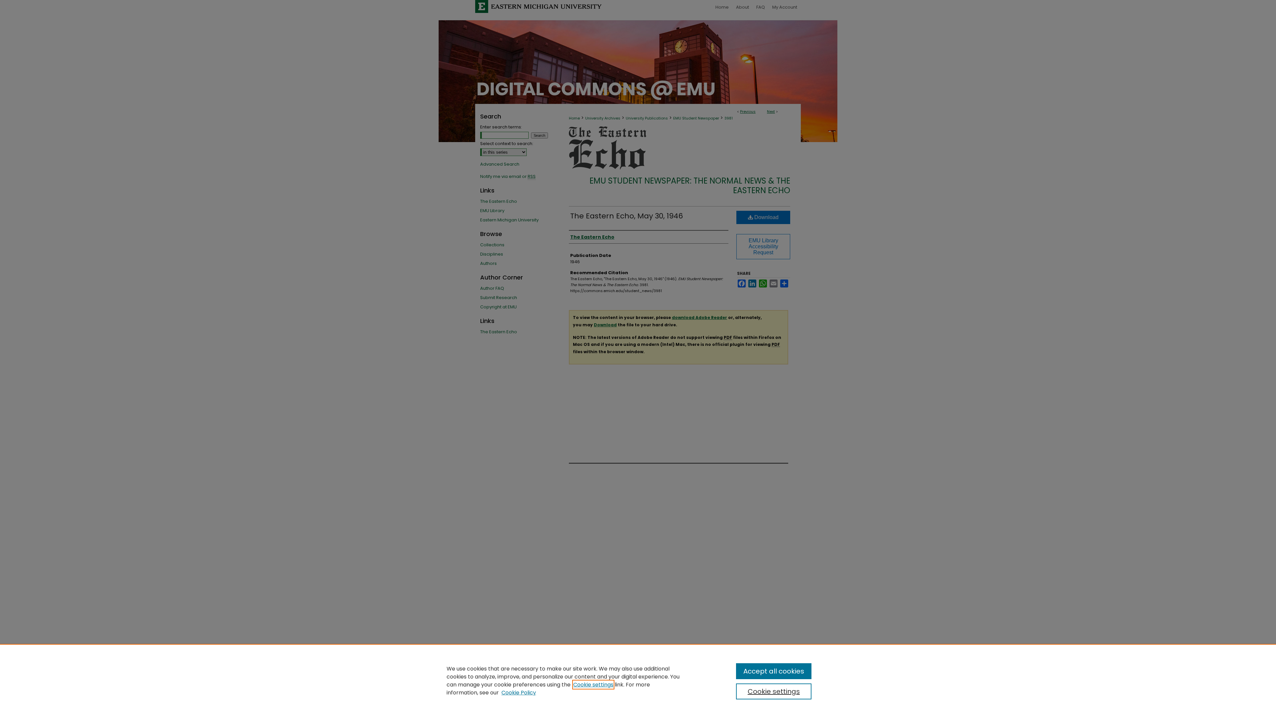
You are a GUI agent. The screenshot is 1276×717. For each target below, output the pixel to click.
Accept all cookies (773, 671)
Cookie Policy (518, 692)
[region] (638, 680)
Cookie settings (593, 684)
